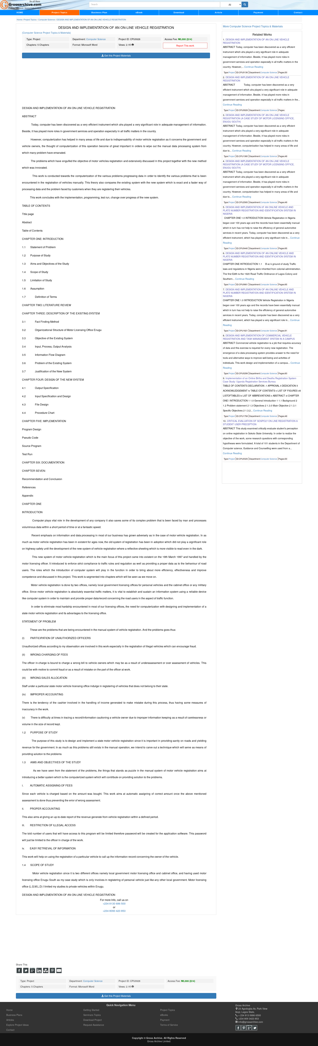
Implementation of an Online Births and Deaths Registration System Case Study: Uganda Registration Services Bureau (259, 379)
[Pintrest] (243, 1027)
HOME (20, 12)
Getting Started (91, 1010)
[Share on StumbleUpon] (45, 970)
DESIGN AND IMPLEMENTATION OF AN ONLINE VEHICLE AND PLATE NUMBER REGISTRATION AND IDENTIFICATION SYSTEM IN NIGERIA (259, 257)
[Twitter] (254, 1027)
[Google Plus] (249, 1027)
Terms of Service (169, 1024)
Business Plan (99, 12)
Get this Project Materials (117, 55)
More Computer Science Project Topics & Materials (253, 26)
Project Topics (59, 12)
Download (179, 12)
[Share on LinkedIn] (39, 970)
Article (218, 12)
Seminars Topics (92, 1015)
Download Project (92, 1019)
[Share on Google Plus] (32, 970)
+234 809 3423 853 (248, 1018)
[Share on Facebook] (19, 970)
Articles (10, 1019)
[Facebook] (238, 1027)
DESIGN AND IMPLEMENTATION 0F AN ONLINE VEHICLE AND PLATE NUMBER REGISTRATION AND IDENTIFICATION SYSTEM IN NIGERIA (259, 210)
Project (232, 72)
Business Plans (14, 1015)
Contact (298, 12)
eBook (139, 12)
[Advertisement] (116, 81)
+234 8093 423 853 (114, 911)
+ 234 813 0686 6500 (249, 1015)
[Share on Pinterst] (52, 970)
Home (9, 1010)
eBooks (164, 1015)
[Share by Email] (59, 970)
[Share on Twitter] (25, 970)
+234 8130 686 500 (114, 903)
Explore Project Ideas (17, 1024)
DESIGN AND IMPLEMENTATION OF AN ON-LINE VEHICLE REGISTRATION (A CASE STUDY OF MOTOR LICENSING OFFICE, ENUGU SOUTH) (258, 118)
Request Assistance (93, 1024)
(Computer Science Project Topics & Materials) (46, 32)
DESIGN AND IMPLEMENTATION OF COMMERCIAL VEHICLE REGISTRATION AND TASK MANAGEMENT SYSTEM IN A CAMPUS (259, 337)
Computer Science (96, 39)
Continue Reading (253, 66)
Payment (258, 12)
